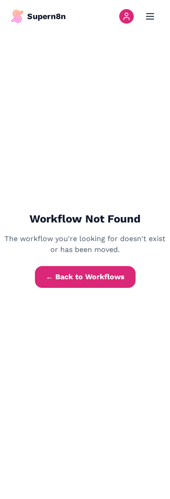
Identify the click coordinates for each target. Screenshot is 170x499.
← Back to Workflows (85, 276)
